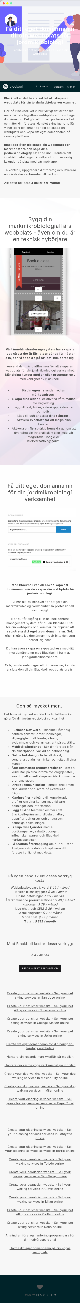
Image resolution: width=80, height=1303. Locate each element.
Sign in (71, 86)
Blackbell (44, 1295)
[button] (40, 139)
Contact (59, 86)
